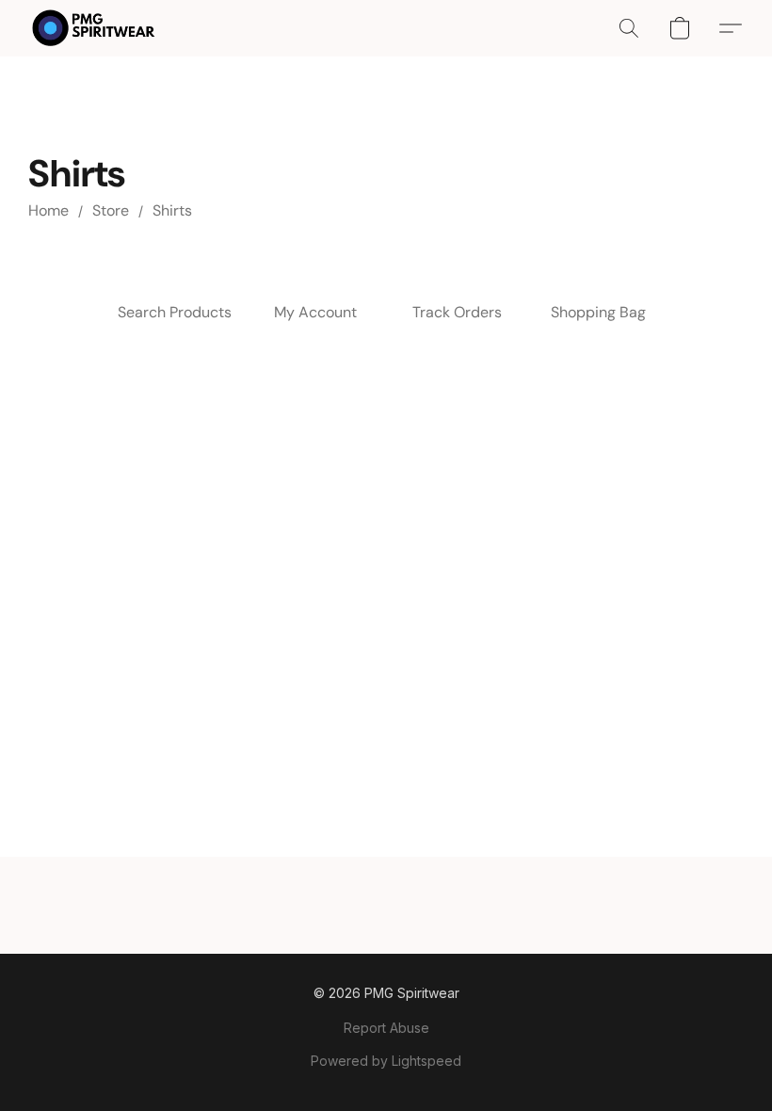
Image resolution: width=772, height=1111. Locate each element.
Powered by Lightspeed (386, 1061)
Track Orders (457, 312)
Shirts (172, 210)
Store (110, 210)
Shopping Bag (598, 312)
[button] (93, 28)
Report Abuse (386, 1028)
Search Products (175, 312)
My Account (315, 312)
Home (48, 210)
